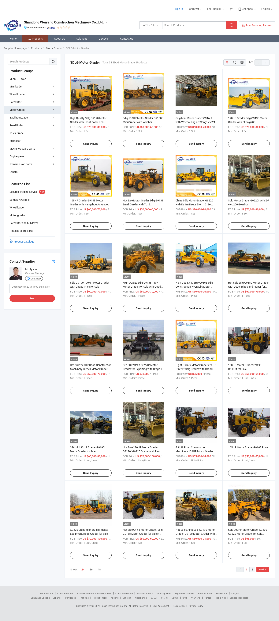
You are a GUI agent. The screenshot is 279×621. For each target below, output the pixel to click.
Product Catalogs (23, 241)
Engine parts (16, 156)
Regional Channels (184, 593)
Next (261, 569)
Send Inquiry (90, 143)
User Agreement (161, 605)
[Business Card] (53, 261)
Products (37, 38)
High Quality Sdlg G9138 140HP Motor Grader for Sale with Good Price (142, 286)
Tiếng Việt (220, 597)
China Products (65, 593)
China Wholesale (124, 593)
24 (82, 569)
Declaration (179, 605)
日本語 (175, 597)
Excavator (15, 102)
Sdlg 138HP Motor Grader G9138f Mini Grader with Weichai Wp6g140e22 (143, 122)
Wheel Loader (17, 94)
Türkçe (207, 597)
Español (57, 597)
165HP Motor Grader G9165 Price (248, 447)
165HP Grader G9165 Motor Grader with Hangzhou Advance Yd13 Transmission (89, 204)
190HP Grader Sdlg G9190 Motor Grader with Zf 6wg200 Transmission (247, 122)
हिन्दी (185, 597)
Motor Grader (17, 110)
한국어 (164, 597)
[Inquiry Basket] (231, 9)
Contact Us (126, 38)
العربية (154, 597)
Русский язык (100, 597)
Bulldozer (14, 141)
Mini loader (15, 86)
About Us (59, 38)
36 (91, 569)
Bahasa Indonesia (239, 597)
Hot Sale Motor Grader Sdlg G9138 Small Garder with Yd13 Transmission (143, 204)
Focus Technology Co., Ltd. (115, 605)
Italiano (115, 597)
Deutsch (127, 597)
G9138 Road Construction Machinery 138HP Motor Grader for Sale (194, 451)
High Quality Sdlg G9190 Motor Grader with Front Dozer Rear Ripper (88, 122)
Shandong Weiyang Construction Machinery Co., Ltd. (64, 22)
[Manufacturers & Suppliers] (28, 7)
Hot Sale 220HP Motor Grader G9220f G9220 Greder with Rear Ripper (142, 451)
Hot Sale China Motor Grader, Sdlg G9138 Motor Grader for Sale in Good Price (143, 533)
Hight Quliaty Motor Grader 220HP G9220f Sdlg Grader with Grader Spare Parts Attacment (196, 369)
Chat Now (36, 278)
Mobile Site (221, 593)
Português (70, 597)
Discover (104, 38)
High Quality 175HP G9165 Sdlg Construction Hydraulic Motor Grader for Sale (194, 286)
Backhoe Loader (19, 117)
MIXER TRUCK (17, 78)
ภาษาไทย (195, 597)
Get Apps (247, 9)
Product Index (205, 593)
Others (13, 172)
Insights (235, 593)
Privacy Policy (196, 605)
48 (99, 569)
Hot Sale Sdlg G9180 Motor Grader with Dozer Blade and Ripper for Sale (248, 286)
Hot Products (46, 593)
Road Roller (16, 125)
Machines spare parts (22, 148)
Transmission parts (20, 164)
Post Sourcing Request (259, 25)
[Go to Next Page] (265, 62)
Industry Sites (164, 593)
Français (84, 597)
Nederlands (141, 597)
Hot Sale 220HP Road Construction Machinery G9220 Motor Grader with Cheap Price (90, 369)
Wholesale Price (145, 593)
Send (32, 298)
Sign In (179, 9)
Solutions (81, 38)
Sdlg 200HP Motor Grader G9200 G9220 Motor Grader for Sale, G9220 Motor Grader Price (247, 533)
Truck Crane (16, 133)
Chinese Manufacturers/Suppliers (94, 593)
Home (13, 38)
